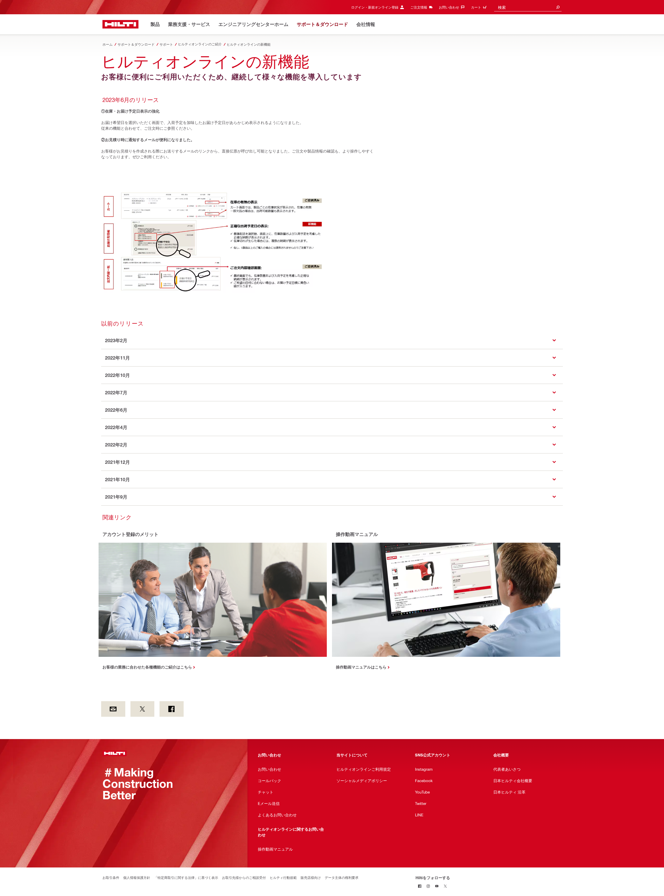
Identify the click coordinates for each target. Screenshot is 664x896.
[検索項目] (558, 7)
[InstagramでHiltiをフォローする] (428, 886)
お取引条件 (110, 877)
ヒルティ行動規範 (283, 877)
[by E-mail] (113, 709)
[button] (332, 340)
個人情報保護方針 (136, 877)
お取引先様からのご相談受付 (244, 877)
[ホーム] (120, 24)
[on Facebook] (172, 709)
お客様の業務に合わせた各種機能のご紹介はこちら (147, 667)
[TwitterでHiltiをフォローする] (445, 886)
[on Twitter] (142, 709)
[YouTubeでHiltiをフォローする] (437, 886)
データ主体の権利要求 (341, 877)
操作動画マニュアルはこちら (361, 667)
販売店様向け (311, 877)
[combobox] (528, 7)
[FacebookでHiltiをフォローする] (420, 886)
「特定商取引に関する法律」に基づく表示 (186, 877)
